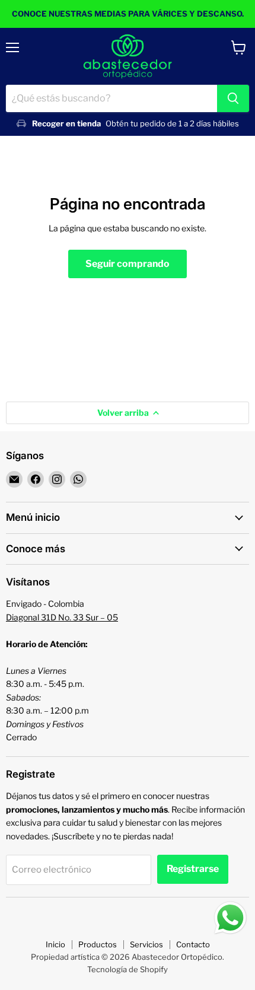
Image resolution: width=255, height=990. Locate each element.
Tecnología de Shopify (127, 969)
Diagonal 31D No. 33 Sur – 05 (62, 617)
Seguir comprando (127, 263)
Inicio (55, 944)
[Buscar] (233, 98)
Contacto (193, 944)
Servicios (146, 944)
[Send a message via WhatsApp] (230, 918)
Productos (97, 944)
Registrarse (193, 868)
